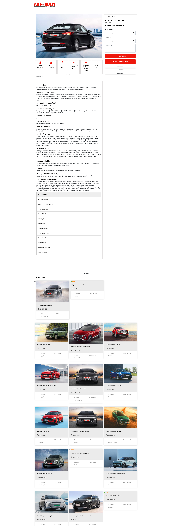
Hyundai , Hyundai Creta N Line (80, 453)
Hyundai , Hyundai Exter (44, 344)
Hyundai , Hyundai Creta (45, 305)
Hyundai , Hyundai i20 (43, 431)
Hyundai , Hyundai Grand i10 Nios (46, 385)
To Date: (108, 37)
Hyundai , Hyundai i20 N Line (114, 385)
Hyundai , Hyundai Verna (79, 285)
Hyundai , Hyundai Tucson (44, 473)
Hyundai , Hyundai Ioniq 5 (44, 516)
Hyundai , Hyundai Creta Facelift (80, 346)
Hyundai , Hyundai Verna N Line (80, 431)
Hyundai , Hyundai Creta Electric (115, 473)
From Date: (109, 29)
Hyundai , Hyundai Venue (113, 344)
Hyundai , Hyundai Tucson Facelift (81, 516)
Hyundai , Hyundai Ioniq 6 (113, 495)
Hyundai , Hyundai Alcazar (113, 431)
